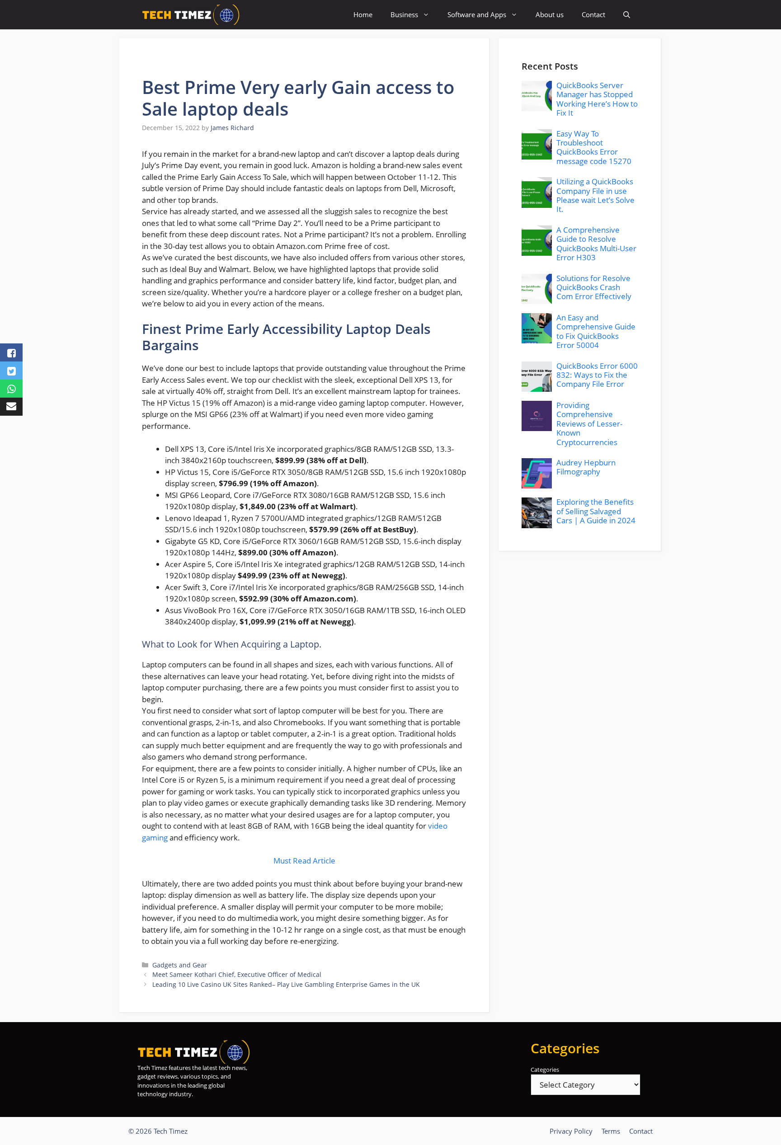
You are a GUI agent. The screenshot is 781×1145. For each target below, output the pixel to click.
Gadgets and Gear (179, 965)
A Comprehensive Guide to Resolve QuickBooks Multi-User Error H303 (596, 244)
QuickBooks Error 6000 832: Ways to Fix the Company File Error (597, 375)
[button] (626, 14)
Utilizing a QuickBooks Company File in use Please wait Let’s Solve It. (595, 195)
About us (550, 14)
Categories (545, 1069)
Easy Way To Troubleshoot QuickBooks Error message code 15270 (593, 147)
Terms (611, 1131)
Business (404, 14)
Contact (593, 14)
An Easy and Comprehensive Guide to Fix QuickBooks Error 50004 (595, 331)
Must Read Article (304, 860)
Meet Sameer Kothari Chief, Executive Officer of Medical (236, 974)
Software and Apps (476, 14)
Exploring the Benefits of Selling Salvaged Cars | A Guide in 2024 (595, 511)
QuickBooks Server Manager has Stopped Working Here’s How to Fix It (597, 99)
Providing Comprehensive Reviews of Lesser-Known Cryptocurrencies (589, 423)
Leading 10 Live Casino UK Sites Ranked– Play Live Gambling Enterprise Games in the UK (286, 984)
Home (362, 14)
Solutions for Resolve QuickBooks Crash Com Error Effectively (593, 287)
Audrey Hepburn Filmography (586, 467)
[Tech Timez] (191, 14)
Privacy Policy (571, 1131)
